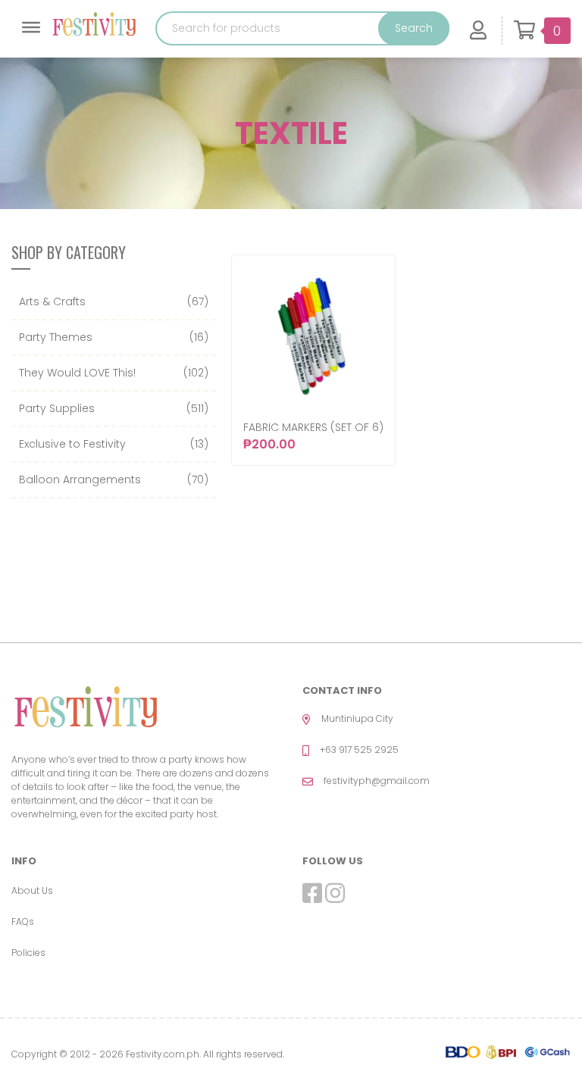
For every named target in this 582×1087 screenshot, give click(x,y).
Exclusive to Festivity (72, 443)
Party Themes (55, 337)
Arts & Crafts (52, 301)
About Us (32, 890)
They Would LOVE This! (77, 372)
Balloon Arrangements (80, 479)
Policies (28, 952)
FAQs (22, 921)
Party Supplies (57, 408)
